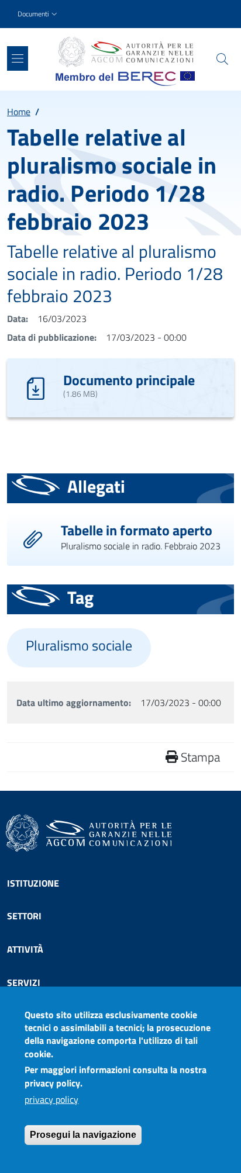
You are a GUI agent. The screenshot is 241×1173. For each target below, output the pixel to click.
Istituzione (33, 883)
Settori (24, 916)
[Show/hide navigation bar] (17, 58)
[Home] (125, 52)
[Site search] (222, 59)
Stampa (199, 757)
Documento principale (129, 379)
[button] (39, 14)
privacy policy (51, 1099)
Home (18, 112)
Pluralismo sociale (79, 645)
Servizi (23, 982)
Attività (25, 949)
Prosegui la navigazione (83, 1135)
